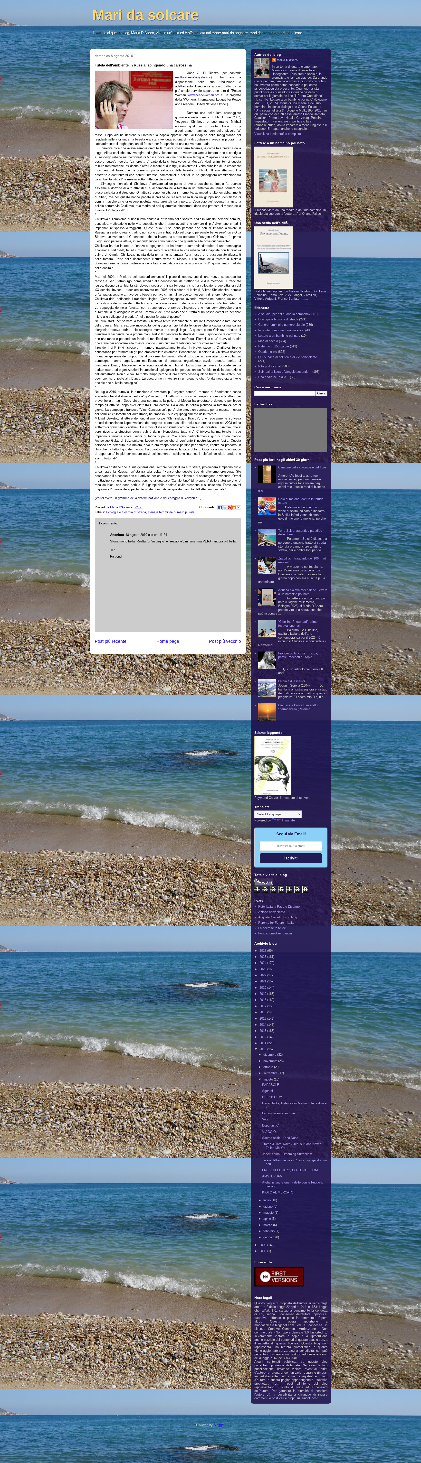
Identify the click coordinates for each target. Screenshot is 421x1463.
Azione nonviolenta (271, 912)
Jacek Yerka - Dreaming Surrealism (287, 1154)
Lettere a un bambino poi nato (279, 335)
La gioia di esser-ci (291, 681)
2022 (263, 975)
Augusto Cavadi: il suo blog (277, 917)
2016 (263, 1012)
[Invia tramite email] (238, 507)
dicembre (270, 1054)
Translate (288, 820)
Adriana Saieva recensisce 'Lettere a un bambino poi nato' (302, 592)
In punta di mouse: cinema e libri (281, 330)
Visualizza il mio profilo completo (277, 134)
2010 (263, 1049)
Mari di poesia (268, 341)
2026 (263, 950)
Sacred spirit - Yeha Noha (280, 1138)
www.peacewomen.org (203, 95)
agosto (268, 1079)
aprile (267, 1219)
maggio (269, 1212)
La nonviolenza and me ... (280, 1113)
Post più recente (110, 641)
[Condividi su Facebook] (220, 507)
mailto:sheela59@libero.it (193, 77)
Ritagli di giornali (269, 366)
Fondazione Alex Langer (275, 933)
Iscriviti (290, 858)
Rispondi (116, 556)
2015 (263, 1018)
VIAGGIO (269, 1132)
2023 (263, 969)
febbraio (269, 1231)
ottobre (268, 1067)
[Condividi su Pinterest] (229, 507)
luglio (267, 1200)
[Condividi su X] (224, 507)
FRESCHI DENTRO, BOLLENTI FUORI (290, 1170)
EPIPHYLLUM (272, 1097)
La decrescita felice (272, 928)
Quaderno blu (267, 352)
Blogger (219, 1425)
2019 (263, 994)
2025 (263, 957)
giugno (268, 1206)
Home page (167, 641)
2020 (263, 987)
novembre (270, 1061)
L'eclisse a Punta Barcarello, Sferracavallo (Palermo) (298, 707)
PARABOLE (270, 1085)
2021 (263, 981)
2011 (263, 1043)
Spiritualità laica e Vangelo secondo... (284, 371)
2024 (263, 963)
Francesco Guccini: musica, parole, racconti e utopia (298, 655)
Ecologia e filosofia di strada (126, 512)
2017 (263, 1006)
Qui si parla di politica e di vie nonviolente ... (289, 357)
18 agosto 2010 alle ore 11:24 (146, 535)
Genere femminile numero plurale (171, 512)
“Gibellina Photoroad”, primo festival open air (297, 623)
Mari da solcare (145, 15)
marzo (268, 1225)
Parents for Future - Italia (276, 922)
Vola (265, 1119)
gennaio (269, 1237)
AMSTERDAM (272, 1176)
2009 (263, 1245)
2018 (263, 1000)
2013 (263, 1031)
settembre (270, 1073)
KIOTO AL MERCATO (277, 1192)
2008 (263, 1251)
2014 (263, 1024)
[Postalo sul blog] (233, 507)
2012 (263, 1037)
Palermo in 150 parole (273, 346)
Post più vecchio (225, 641)
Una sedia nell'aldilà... (273, 377)
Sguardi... (269, 1091)
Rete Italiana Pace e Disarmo (279, 906)
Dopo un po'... (272, 1125)
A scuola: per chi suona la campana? (284, 314)
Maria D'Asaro (120, 507)
